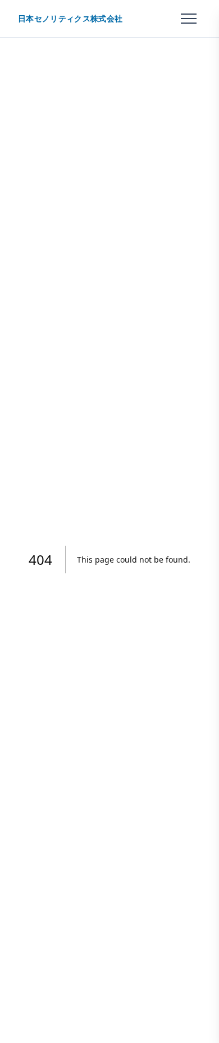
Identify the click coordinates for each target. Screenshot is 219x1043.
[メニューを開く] (188, 18)
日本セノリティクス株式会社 (70, 19)
